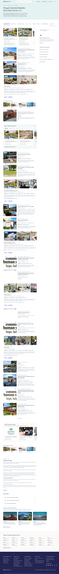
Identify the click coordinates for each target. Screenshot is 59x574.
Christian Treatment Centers (28, 566)
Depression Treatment (27, 559)
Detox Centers (16, 559)
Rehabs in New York (6, 560)
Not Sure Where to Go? (7, 556)
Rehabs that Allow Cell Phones (18, 566)
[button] (51, 25)
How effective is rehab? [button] (43, 56)
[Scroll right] (55, 24)
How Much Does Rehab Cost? (39, 562)
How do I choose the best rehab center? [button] (46, 59)
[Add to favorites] (15, 49)
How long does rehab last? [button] (44, 54)
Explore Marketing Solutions (50, 559)
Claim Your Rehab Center (49, 558)
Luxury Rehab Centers (17, 558)
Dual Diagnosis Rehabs (27, 562)
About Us (47, 560)
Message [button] (11, 201)
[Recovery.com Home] (7, 1)
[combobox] (24, 2)
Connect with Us (49, 563)
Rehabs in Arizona (5, 562)
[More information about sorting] (55, 25)
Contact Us (48, 561)
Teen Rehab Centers (27, 561)
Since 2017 (51, 39)
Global (17, 128)
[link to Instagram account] (54, 565)
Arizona (5, 521)
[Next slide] (34, 37)
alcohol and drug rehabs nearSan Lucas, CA (10, 14)
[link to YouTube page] (50, 565)
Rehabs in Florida (5, 558)
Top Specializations (27, 556)
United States (8, 5)
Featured (6, 128)
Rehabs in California (6, 559)
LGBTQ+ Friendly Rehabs (17, 562)
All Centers (4, 5)
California (13, 5)
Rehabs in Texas (5, 561)
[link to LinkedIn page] (48, 565)
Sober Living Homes (17, 561)
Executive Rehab (26, 560)
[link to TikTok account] (52, 565)
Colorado (20, 521)
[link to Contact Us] (46, 565)
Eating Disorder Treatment (28, 558)
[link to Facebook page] (56, 565)
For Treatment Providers (50, 556)
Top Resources (37, 556)
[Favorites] (55, 1)
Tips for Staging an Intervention (39, 561)
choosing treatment (17, 466)
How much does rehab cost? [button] (44, 51)
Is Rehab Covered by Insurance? (39, 560)
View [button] (5, 201)
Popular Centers (16, 556)
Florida (14, 128)
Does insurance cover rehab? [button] (44, 49)
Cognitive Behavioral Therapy (18, 560)
